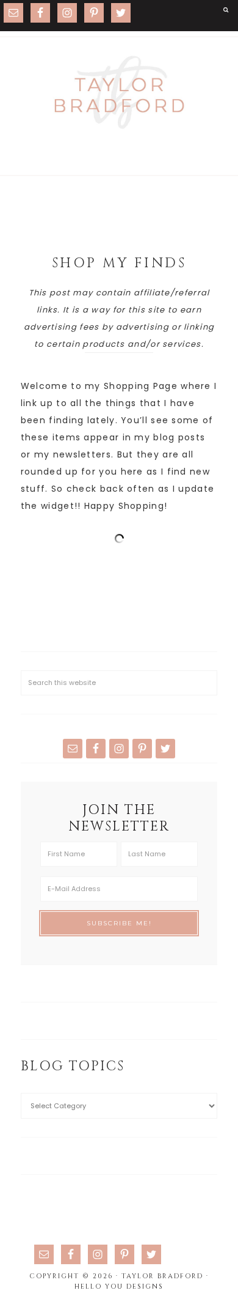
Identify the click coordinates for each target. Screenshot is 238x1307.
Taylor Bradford (119, 92)
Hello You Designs (119, 1286)
